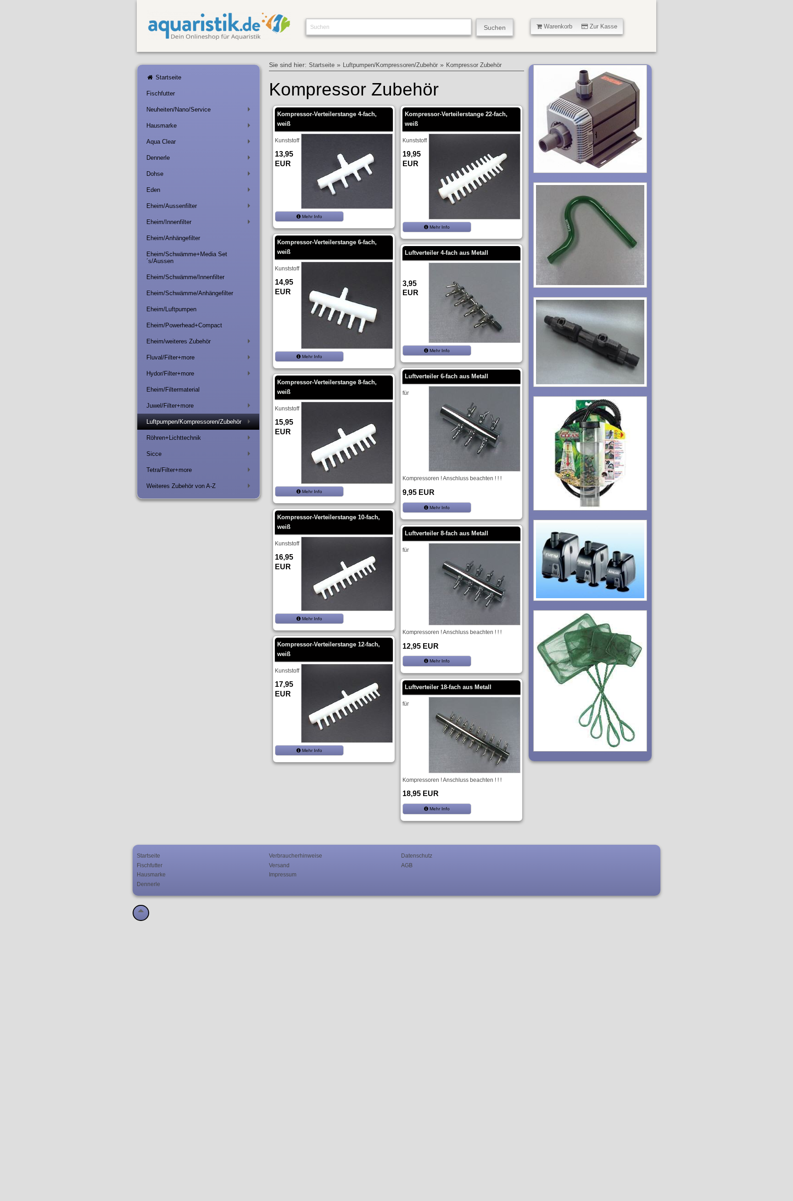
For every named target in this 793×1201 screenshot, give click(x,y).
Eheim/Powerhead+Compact (184, 325)
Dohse (200, 175)
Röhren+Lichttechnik (200, 439)
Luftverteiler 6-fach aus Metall (446, 376)
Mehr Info (311, 216)
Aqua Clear (200, 143)
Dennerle (200, 159)
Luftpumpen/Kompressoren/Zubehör (200, 423)
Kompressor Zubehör (474, 65)
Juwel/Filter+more (200, 407)
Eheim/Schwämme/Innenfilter (185, 277)
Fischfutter (160, 93)
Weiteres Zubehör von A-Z (200, 488)
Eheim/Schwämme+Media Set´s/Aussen (186, 257)
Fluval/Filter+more (200, 359)
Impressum (282, 874)
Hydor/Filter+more (200, 375)
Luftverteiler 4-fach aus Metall (446, 252)
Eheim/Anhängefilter (173, 238)
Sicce (200, 455)
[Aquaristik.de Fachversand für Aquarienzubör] (219, 36)
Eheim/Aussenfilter (200, 207)
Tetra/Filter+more (200, 471)
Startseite (167, 77)
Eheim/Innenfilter (200, 224)
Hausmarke (200, 127)
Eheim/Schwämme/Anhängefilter (189, 293)
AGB (407, 865)
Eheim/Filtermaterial (173, 389)
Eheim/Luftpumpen (171, 309)
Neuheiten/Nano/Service (200, 111)
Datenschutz (416, 856)
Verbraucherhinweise (295, 856)
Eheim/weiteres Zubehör (200, 343)
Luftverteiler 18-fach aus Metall (448, 687)
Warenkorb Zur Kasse (579, 26)
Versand (279, 865)
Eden (200, 191)
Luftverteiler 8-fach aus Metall (446, 533)
